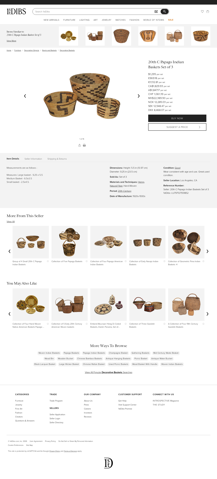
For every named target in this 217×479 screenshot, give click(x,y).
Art (96, 19)
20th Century (124, 191)
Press (86, 404)
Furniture (69, 19)
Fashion (134, 19)
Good (177, 167)
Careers (87, 408)
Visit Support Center (127, 404)
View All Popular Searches (108, 372)
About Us (88, 400)
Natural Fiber (116, 185)
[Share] (79, 145)
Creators (19, 416)
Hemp (141, 182)
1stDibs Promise (125, 408)
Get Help (122, 400)
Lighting (84, 19)
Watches (120, 19)
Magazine (166, 400)
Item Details (13, 158)
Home (9, 50)
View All (11, 221)
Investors (88, 412)
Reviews (87, 416)
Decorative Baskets (67, 50)
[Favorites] (202, 11)
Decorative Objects (31, 50)
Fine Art (18, 408)
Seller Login (55, 418)
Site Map (29, 445)
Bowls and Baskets (49, 50)
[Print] (84, 145)
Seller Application (57, 414)
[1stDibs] (16, 11)
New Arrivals (51, 19)
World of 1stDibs (153, 19)
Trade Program (56, 400)
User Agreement (36, 441)
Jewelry (106, 19)
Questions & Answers (24, 420)
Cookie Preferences (15, 445)
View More (11, 40)
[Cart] (207, 11)
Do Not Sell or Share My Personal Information (75, 441)
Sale (170, 19)
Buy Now (177, 118)
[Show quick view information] (47, 261)
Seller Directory (56, 422)
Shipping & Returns (57, 158)
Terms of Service (70, 451)
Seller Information (33, 158)
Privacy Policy (50, 441)
